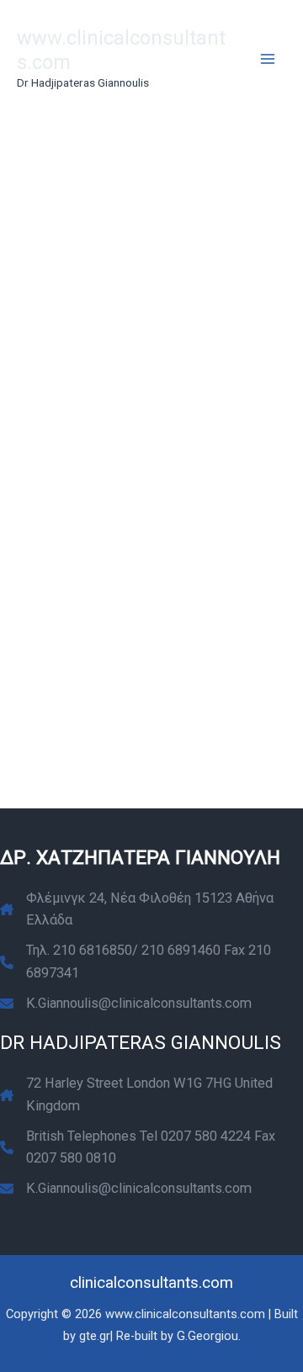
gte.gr (94, 1335)
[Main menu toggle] (267, 59)
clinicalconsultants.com (151, 1283)
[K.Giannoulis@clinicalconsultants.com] (126, 1003)
